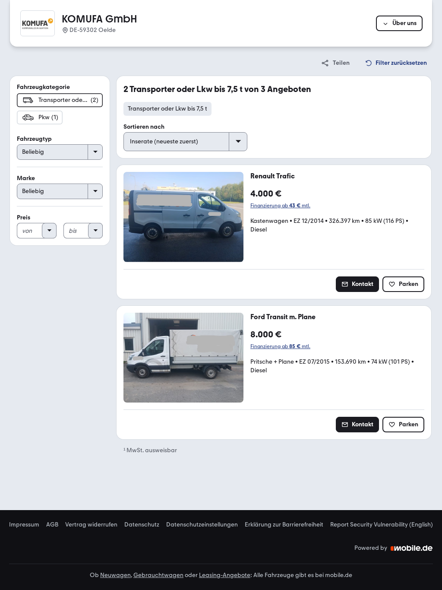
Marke (26, 178)
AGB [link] (52, 524)
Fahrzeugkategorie (43, 87)
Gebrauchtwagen (158, 575)
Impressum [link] (24, 524)
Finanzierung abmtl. (280, 206)
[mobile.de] (412, 548)
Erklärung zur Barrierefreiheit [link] (284, 524)
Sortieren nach (143, 126)
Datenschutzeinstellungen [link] (202, 524)
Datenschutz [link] (141, 524)
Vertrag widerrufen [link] (91, 524)
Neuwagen (115, 575)
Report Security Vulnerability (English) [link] (381, 524)
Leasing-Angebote (224, 575)
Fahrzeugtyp (34, 139)
